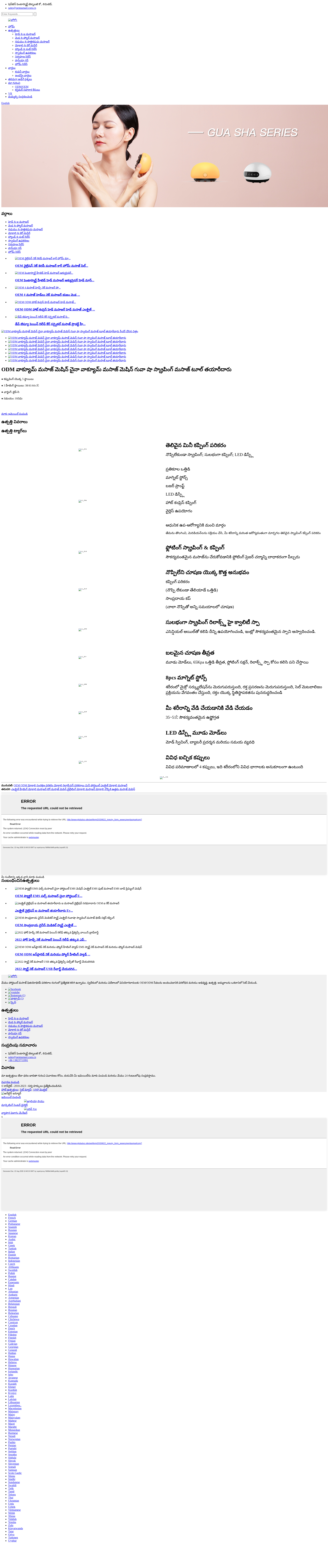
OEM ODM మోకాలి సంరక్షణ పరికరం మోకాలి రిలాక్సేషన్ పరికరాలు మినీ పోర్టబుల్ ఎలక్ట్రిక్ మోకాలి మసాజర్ (70, 785)
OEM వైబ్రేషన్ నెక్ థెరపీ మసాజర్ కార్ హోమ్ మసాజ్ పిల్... (51, 266)
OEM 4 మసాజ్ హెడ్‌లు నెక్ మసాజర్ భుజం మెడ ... (47, 295)
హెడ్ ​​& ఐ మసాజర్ (25, 34)
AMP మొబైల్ (40, 1089)
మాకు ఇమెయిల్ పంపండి (14, 413)
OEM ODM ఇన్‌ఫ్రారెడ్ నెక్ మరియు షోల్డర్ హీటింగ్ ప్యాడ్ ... (52, 954)
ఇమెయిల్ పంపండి (11, 1097)
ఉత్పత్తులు (14, 30)
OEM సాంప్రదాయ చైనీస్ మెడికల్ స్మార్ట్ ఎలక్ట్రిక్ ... (46, 925)
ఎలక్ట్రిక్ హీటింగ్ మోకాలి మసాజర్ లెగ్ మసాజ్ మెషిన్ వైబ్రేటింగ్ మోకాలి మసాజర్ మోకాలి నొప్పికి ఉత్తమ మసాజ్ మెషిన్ (73, 789)
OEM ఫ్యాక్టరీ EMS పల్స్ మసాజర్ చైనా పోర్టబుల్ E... (48, 896)
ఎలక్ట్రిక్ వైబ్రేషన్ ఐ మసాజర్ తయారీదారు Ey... (44, 910)
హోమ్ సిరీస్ (21, 64)
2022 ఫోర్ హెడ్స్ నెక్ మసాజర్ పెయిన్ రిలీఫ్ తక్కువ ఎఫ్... (51, 939)
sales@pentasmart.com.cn (22, 7)
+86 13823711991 (18, 1060)
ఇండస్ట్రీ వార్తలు (23, 75)
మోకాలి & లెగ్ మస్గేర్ (26, 45)
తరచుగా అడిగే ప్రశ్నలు (20, 79)
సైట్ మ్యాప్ (25, 1089)
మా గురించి (14, 82)
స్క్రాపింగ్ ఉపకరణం (25, 52)
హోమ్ (11, 26)
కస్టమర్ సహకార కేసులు (27, 89)
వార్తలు (12, 67)
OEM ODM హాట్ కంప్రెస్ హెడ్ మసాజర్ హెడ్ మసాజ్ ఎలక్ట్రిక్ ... (55, 309)
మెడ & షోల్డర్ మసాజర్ (27, 37)
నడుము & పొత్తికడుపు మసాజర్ (32, 41)
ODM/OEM (21, 86)
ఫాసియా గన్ (21, 60)
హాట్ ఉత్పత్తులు (9, 1089)
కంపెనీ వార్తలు (22, 71)
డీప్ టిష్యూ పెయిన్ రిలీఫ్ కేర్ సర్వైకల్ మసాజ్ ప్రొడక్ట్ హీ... (50, 324)
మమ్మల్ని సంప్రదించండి (20, 96)
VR (10, 93)
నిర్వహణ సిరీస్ (23, 56)
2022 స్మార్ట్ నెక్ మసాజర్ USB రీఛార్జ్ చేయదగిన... (46, 969)
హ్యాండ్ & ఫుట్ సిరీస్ (26, 49)
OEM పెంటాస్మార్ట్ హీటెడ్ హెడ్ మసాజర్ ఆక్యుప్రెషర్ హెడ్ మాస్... (54, 280)
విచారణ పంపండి (10, 1082)
